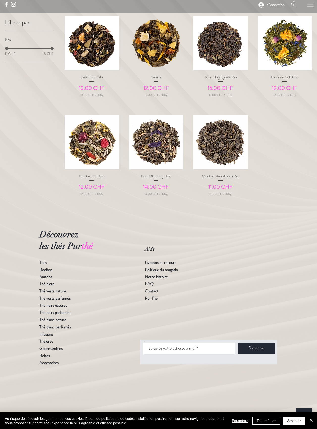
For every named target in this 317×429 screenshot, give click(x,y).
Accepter (294, 420)
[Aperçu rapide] (92, 43)
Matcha (45, 277)
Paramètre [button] (240, 420)
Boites (44, 356)
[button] (293, 4)
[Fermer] (311, 420)
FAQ (149, 284)
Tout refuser (266, 420)
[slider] (7, 48)
